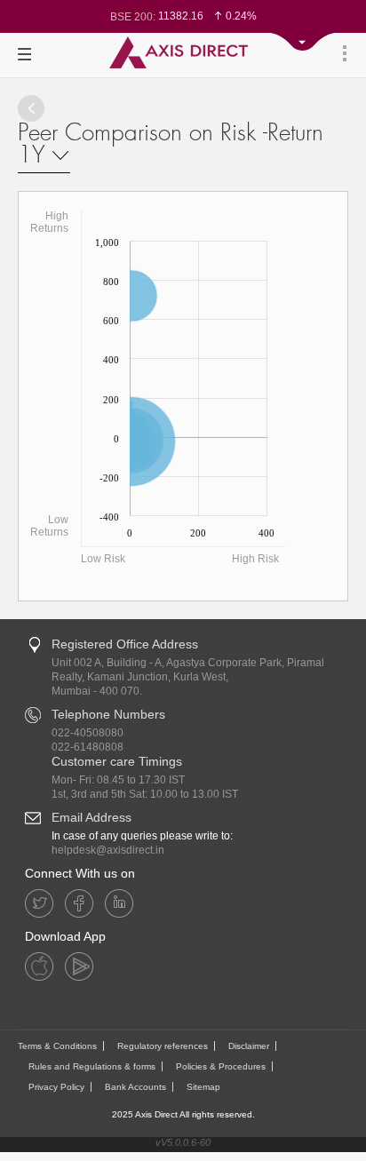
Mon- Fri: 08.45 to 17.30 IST (118, 780)
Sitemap (203, 1087)
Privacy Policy (56, 1087)
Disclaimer (248, 1046)
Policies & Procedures (221, 1066)
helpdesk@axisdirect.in (108, 850)
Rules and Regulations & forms (91, 1066)
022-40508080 (87, 733)
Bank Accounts (135, 1087)
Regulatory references (162, 1046)
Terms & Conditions (57, 1046)
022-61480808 (87, 747)
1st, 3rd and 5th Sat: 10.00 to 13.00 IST (145, 794)
